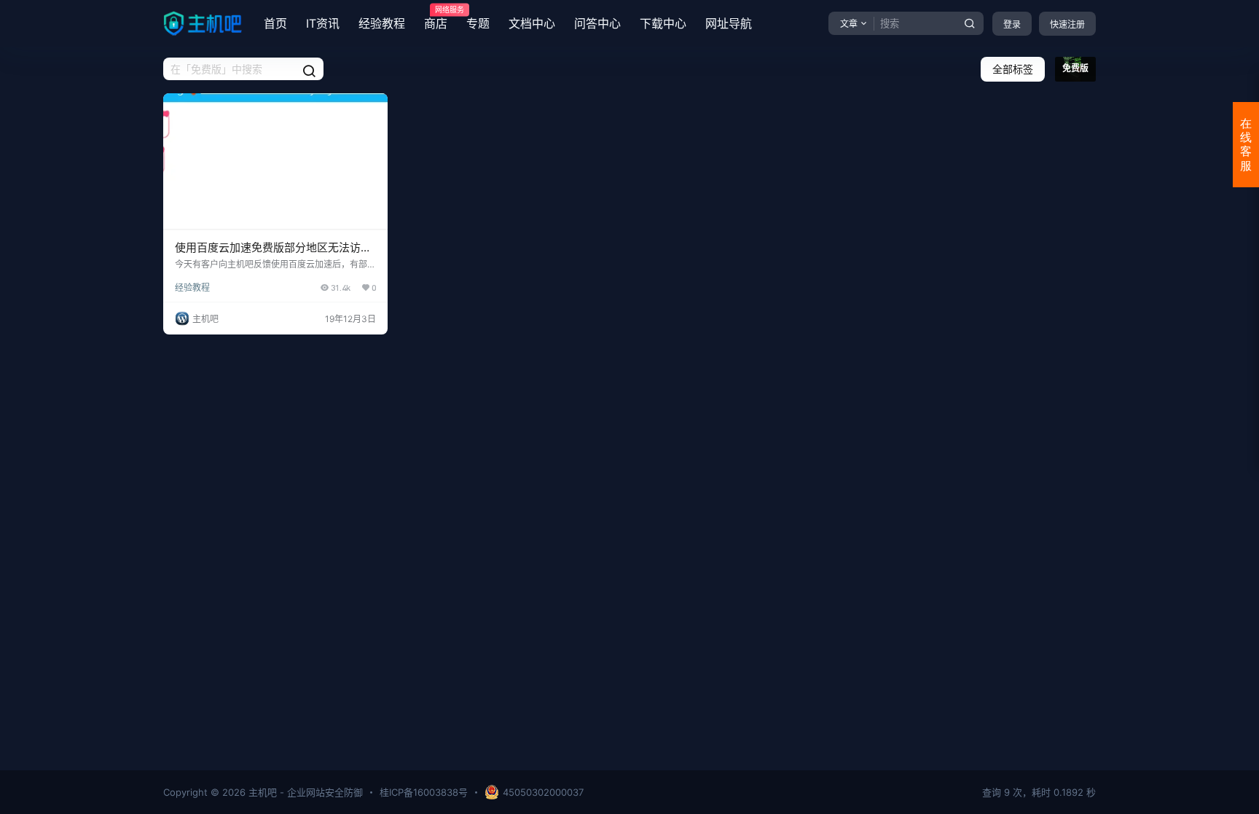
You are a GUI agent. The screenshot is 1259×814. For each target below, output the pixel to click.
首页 (275, 23)
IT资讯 (323, 23)
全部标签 (1012, 69)
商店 (435, 18)
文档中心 (532, 23)
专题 (478, 23)
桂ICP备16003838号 (424, 792)
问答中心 (597, 23)
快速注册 (1067, 24)
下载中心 (663, 23)
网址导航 (728, 23)
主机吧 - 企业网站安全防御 (304, 792)
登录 (1012, 24)
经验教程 (381, 23)
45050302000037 (543, 792)
